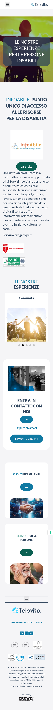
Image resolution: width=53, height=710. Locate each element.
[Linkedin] (27, 633)
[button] (7, 4)
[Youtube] (31, 633)
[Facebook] (22, 633)
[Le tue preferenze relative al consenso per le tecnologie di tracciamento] (50, 532)
